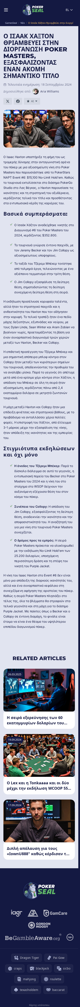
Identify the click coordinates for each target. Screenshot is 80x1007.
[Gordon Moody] (39, 925)
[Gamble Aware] (33, 937)
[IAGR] (16, 913)
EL (67, 10)
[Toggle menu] (6, 10)
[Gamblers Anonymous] (33, 913)
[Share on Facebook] (18, 101)
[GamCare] (55, 913)
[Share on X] (7, 101)
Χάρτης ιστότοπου (39, 1005)
